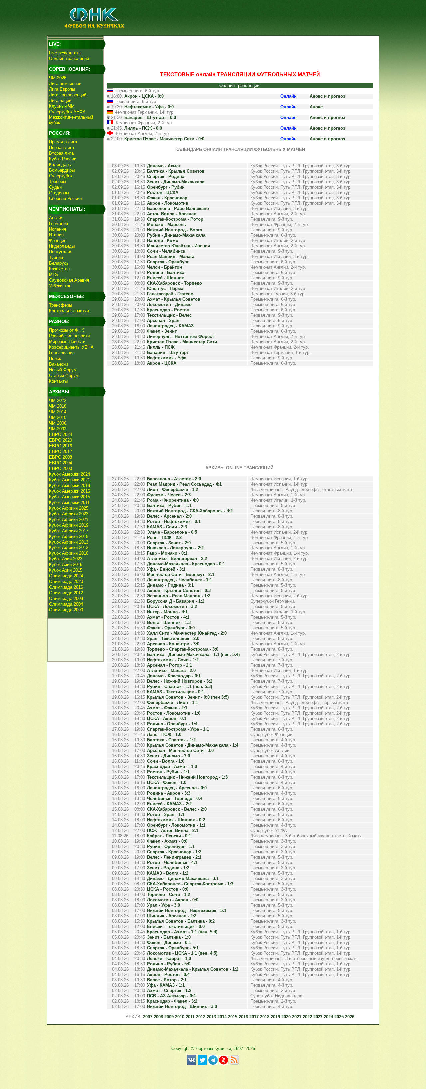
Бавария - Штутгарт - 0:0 (150, 117)
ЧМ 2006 (57, 423)
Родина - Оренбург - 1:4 (172, 723)
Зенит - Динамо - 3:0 (168, 755)
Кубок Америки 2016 (69, 491)
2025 (339, 1016)
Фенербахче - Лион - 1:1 (172, 702)
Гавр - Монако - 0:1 (167, 553)
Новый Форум (63, 369)
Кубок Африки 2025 (68, 508)
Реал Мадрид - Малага (170, 256)
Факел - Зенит (162, 331)
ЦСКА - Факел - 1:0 (166, 782)
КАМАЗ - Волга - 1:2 (167, 873)
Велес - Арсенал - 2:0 (169, 516)
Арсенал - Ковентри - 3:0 (173, 643)
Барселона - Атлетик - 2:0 (174, 478)
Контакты (58, 381)
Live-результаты (65, 52)
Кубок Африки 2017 (68, 530)
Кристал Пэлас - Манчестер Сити (182, 341)
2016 (243, 1016)
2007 (147, 1016)
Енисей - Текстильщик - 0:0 (176, 926)
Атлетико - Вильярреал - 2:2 (177, 558)
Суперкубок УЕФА (67, 111)
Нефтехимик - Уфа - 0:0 (149, 106)
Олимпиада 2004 (66, 604)
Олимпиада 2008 (66, 598)
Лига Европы (62, 89)
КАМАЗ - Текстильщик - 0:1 (175, 691)
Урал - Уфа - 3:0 (163, 905)
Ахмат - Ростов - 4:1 (168, 617)
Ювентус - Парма (165, 288)
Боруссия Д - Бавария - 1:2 (175, 601)
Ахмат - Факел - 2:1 (167, 707)
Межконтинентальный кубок (71, 120)
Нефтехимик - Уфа (166, 357)
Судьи (55, 187)
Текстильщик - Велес (169, 315)
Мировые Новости (67, 341)
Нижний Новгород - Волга (174, 229)
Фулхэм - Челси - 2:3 (169, 494)
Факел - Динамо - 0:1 (169, 942)
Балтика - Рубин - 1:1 (169, 505)
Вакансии (58, 364)
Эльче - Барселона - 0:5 (172, 532)
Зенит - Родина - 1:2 (168, 867)
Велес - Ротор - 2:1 (167, 979)
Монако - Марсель (166, 224)
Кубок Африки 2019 (68, 525)
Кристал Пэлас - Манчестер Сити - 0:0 (164, 138)
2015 (232, 1016)
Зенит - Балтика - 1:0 (169, 937)
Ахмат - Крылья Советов (173, 299)
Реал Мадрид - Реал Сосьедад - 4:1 (184, 484)
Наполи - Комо (162, 240)
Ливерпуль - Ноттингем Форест (180, 336)
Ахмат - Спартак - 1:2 (169, 990)
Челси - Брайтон (164, 267)
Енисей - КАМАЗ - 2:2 (169, 803)
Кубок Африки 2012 (68, 547)
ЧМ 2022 (57, 400)
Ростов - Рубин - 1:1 (168, 771)
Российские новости (69, 335)
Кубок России (62, 158)
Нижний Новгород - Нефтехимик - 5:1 (186, 910)
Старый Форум (64, 375)
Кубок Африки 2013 (68, 542)
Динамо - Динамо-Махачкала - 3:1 (183, 878)
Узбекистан (60, 285)
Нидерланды (62, 246)
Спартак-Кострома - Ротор (175, 219)
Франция (57, 240)
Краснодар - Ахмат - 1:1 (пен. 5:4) (182, 931)
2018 (264, 1016)
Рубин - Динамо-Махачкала (176, 235)
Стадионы (59, 192)
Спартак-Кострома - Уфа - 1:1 (178, 729)
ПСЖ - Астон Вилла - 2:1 (172, 830)
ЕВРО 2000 (60, 468)
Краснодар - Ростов (168, 309)
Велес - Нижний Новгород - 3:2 (179, 681)
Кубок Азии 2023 (65, 558)
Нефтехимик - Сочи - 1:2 (173, 659)
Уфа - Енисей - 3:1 (166, 569)
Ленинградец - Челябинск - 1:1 (179, 579)
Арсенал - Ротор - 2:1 (169, 665)
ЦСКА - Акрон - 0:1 (166, 718)
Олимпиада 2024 (66, 575)
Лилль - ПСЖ (161, 347)
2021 (296, 1016)
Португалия (60, 251)
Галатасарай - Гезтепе (170, 293)
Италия (56, 234)
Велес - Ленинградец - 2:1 (174, 857)
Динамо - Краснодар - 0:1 (174, 675)
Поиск (55, 358)
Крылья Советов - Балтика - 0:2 (181, 921)
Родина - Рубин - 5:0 (168, 963)
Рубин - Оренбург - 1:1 (171, 846)
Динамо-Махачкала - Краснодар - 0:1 (186, 563)
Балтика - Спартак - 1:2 (171, 739)
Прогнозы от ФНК (66, 330)
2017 (254, 1016)
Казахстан (59, 268)
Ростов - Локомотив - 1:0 (173, 713)
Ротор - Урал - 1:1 (165, 814)
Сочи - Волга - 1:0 (165, 761)
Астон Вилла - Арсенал (171, 213)
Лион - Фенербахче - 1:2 (172, 489)
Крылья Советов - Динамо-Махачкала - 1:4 (192, 745)
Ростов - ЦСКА (162, 192)
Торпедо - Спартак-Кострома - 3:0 (182, 649)
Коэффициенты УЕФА (71, 347)
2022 (307, 1016)
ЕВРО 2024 (60, 434)
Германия (58, 223)
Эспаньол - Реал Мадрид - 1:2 (178, 595)
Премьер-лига (63, 141)
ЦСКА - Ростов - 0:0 (167, 889)
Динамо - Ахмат (164, 165)
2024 (328, 1016)
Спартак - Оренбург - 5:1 (173, 947)
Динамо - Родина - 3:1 (170, 585)
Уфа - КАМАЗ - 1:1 (166, 985)
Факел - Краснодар (167, 197)
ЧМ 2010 (57, 417)
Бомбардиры (62, 170)
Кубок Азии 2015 (65, 570)
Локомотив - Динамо (169, 304)
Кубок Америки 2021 (69, 479)
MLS (53, 274)
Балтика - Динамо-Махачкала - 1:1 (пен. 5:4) (193, 654)
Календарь (60, 164)
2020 (286, 1016)
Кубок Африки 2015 (68, 536)
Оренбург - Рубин (166, 187)
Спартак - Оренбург (168, 261)
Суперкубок (60, 175)
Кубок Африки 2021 (68, 519)
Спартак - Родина (165, 176)
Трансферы (60, 305)
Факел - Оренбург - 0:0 (171, 627)
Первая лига (61, 147)
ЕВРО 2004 (60, 462)
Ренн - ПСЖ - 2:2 (164, 537)
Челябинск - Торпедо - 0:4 (174, 798)
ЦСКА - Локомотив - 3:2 (172, 606)
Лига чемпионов (65, 83)
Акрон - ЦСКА (161, 363)
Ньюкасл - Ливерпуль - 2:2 (175, 547)
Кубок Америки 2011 (69, 502)
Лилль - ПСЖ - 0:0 (143, 128)
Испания (57, 229)
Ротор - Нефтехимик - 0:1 (174, 521)
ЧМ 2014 (57, 411)
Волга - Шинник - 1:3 (169, 622)
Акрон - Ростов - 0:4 (168, 974)
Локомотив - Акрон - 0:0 (172, 899)
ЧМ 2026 (57, 77)
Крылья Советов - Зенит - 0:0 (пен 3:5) (188, 697)
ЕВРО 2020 (60, 440)
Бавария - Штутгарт (168, 352)
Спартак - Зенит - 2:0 (169, 542)
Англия (56, 217)
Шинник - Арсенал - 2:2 (171, 915)
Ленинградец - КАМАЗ (170, 325)
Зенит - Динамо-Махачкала (175, 181)
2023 (317, 1016)
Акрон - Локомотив (167, 203)
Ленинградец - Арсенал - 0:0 (177, 787)
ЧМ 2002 (57, 428)
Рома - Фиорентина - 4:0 (173, 500)
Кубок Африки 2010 (68, 553)
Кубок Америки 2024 (69, 474)
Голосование (62, 352)
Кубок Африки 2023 (68, 513)
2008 (158, 1016)
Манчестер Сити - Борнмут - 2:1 (180, 574)
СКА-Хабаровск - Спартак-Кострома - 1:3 (190, 883)
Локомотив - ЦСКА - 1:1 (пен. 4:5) (182, 953)
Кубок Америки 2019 (69, 485)
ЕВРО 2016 (60, 445)
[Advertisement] (240, 52)
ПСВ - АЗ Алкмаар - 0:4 (171, 995)
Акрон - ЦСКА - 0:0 (144, 96)
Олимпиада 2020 (66, 581)
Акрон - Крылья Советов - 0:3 (179, 590)
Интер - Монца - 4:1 (167, 611)
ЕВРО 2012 (60, 451)
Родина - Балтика (165, 272)
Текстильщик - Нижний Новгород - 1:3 (187, 777)
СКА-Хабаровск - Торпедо (174, 283)
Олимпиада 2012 (66, 592)
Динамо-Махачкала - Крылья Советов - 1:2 (192, 969)
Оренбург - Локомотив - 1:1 (176, 825)
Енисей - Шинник (165, 277)
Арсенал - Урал (163, 320)
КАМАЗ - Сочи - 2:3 (167, 526)
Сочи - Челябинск (166, 251)
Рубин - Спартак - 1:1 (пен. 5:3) (179, 686)
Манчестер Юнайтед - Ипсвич (178, 245)
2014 (222, 1016)
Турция (56, 257)
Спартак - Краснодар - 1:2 (174, 851)
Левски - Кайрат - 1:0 (169, 958)
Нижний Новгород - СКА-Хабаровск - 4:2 (190, 510)
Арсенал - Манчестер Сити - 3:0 (180, 750)
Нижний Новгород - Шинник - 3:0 (182, 1006)
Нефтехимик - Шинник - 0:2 (176, 819)
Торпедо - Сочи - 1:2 (168, 894)
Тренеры (57, 181)
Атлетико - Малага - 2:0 (171, 670)
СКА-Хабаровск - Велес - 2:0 (177, 809)
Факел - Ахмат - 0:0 (167, 841)
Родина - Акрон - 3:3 (168, 793)
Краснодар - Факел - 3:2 (172, 1001)
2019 (275, 1016)
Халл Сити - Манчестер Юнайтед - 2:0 (187, 633)
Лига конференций (67, 94)
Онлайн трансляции (69, 58)
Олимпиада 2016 (66, 587)
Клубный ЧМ (62, 106)
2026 (349, 1016)
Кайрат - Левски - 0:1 (169, 835)
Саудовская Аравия (69, 280)
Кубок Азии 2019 (65, 564)
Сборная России (65, 198)
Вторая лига (61, 153)
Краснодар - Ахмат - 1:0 (172, 766)
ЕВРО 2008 (60, 457)
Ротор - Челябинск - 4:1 (172, 862)
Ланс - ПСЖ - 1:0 (164, 734)
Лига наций (60, 100)
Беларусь (59, 263)
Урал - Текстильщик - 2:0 (173, 638)
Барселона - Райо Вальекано (178, 208)
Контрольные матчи (69, 310)
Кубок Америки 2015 (69, 496)
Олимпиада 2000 (66, 609)
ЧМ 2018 (57, 406)
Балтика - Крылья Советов (176, 171)
